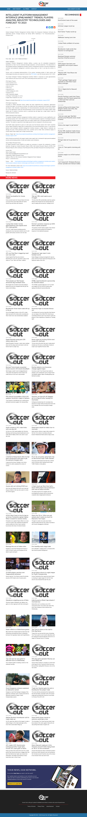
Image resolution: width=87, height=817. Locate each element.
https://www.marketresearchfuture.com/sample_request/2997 (35, 100)
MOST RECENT (17, 9)
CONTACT (34, 9)
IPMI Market (34, 74)
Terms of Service (31, 806)
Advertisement (50, 806)
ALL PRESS (26, 9)
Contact (58, 806)
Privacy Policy (41, 806)
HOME (8, 9)
